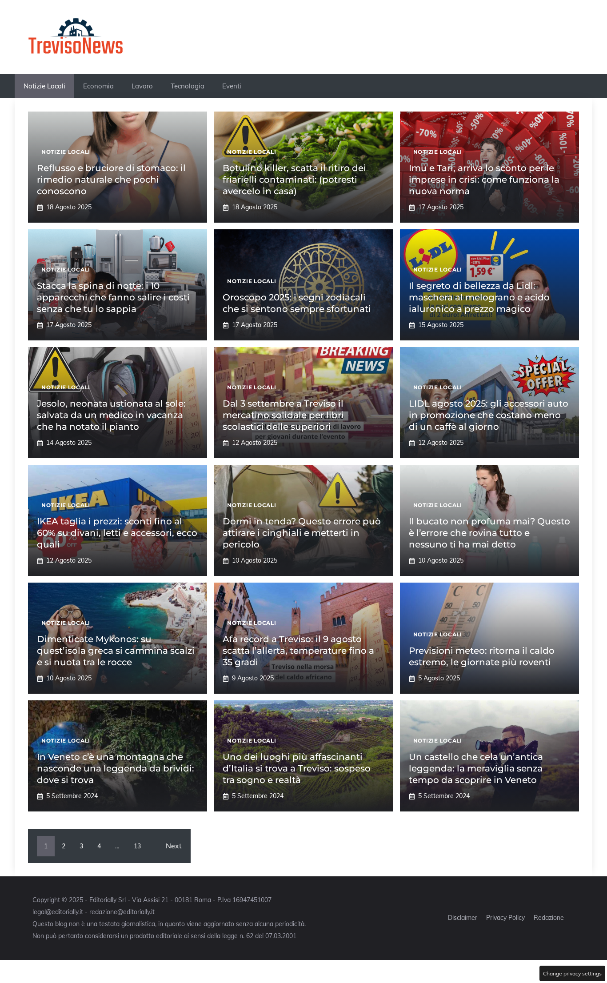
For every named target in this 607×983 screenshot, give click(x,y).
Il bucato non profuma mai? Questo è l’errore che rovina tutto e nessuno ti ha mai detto (489, 533)
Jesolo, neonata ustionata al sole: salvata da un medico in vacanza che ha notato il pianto (111, 415)
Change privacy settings (572, 973)
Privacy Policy (505, 918)
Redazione (549, 918)
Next (174, 845)
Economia (98, 86)
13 (137, 846)
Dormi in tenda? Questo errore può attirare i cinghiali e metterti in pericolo (302, 533)
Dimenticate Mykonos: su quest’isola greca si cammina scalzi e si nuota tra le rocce (116, 650)
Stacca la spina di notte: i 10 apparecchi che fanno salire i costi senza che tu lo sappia (113, 297)
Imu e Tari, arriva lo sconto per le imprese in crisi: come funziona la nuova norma (484, 179)
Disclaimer (462, 918)
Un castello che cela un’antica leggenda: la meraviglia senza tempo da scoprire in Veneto (476, 768)
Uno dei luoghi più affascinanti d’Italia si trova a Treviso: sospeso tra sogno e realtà (297, 768)
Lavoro (142, 86)
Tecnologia (187, 86)
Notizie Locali (44, 86)
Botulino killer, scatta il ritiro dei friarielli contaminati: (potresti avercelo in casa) (294, 179)
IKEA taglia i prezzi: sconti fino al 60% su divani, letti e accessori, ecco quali (117, 533)
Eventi (231, 86)
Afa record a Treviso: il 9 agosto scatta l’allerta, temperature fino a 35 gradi (298, 650)
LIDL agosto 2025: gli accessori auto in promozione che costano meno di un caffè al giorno (488, 415)
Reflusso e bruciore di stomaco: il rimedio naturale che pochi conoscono (111, 179)
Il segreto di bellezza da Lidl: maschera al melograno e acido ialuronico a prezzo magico (479, 297)
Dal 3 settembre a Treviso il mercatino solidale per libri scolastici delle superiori (283, 415)
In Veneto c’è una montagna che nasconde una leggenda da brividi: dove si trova (115, 768)
